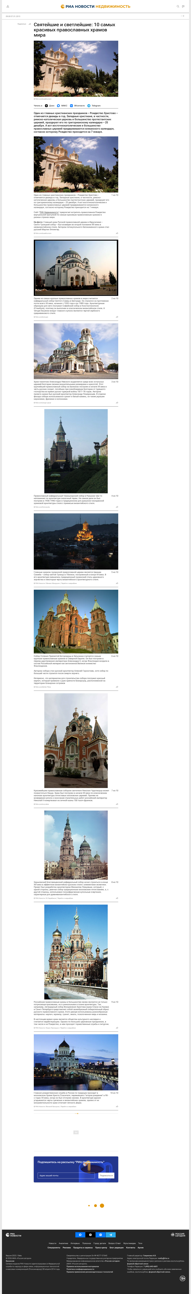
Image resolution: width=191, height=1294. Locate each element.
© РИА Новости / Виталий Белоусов (46, 1106)
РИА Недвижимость (49, 212)
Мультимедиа (129, 1243)
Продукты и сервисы (83, 1247)
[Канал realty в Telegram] (111, 1234)
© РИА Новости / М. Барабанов (45, 898)
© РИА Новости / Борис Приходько (46, 1028)
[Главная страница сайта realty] (95, 6)
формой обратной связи (137, 1264)
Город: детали (100, 1243)
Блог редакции (117, 1247)
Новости (52, 1243)
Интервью (75, 1243)
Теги (140, 1243)
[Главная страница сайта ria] (76, 6)
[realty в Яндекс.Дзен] (90, 1234)
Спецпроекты (54, 1247)
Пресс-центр (101, 1247)
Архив (140, 1247)
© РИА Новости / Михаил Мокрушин (47, 583)
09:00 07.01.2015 (13, 16)
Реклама (67, 1247)
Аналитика (63, 1243)
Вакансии (10, 1261)
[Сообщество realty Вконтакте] (101, 1234)
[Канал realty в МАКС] (80, 1234)
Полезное (86, 1243)
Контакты (130, 1247)
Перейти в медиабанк (69, 583)
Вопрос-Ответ (114, 1243)
